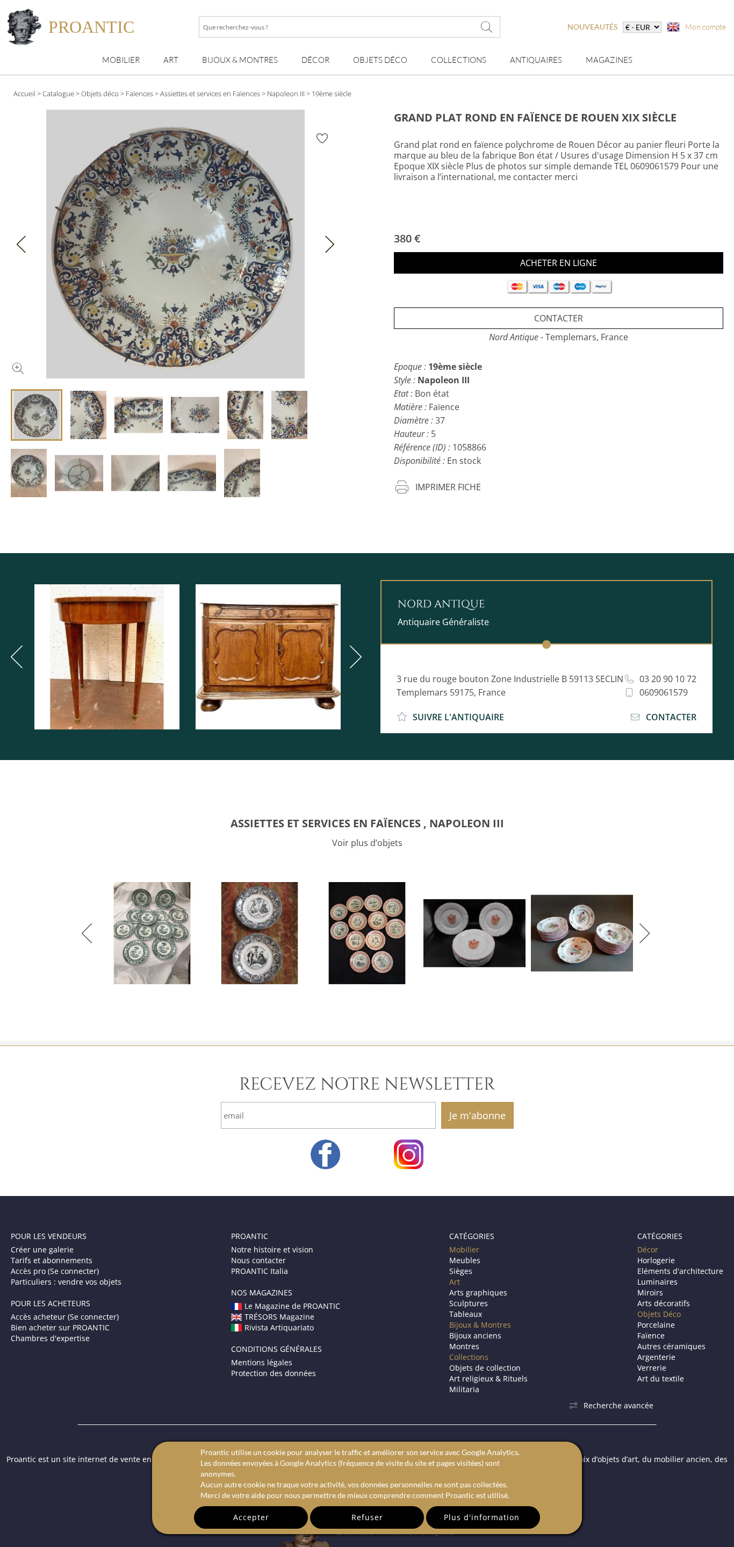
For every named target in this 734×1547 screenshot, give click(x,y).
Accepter (251, 1517)
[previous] (88, 933)
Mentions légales (261, 1362)
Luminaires (657, 1282)
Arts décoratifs (663, 1303)
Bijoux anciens (475, 1335)
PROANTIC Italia (259, 1271)
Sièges (460, 1271)
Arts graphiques (478, 1292)
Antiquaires (536, 60)
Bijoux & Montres (480, 1325)
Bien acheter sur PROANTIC (60, 1327)
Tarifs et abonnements (51, 1260)
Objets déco (100, 93)
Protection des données (273, 1373)
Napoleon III (286, 93)
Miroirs (650, 1292)
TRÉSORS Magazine (279, 1317)
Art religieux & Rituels (488, 1378)
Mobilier (121, 60)
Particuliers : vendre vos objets (66, 1282)
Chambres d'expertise (50, 1338)
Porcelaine (656, 1325)
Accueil (24, 93)
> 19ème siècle (328, 93)
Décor (315, 60)
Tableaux (465, 1314)
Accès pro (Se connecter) (55, 1271)
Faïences (139, 93)
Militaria (464, 1389)
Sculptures (468, 1303)
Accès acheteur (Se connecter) (65, 1317)
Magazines (609, 60)
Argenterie (656, 1357)
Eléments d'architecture (680, 1271)
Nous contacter (258, 1260)
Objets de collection (485, 1368)
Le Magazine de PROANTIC (292, 1306)
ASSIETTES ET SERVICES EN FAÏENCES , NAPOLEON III (367, 823)
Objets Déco (380, 60)
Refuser (367, 1517)
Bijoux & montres (240, 60)
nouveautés (592, 26)
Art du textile (660, 1378)
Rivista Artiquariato (279, 1327)
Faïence (651, 1335)
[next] (353, 656)
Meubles (464, 1260)
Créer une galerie (42, 1249)
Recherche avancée (618, 1405)
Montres (464, 1346)
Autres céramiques (671, 1346)
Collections (458, 60)
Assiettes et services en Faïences (211, 93)
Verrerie (651, 1368)
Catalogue (58, 93)
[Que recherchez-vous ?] (487, 27)
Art (170, 60)
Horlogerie (656, 1260)
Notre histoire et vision (272, 1249)
